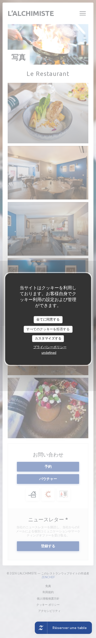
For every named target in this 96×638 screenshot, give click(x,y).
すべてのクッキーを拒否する (48, 329)
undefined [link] (48, 352)
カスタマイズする (48, 338)
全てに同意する (48, 319)
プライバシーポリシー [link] (50, 347)
